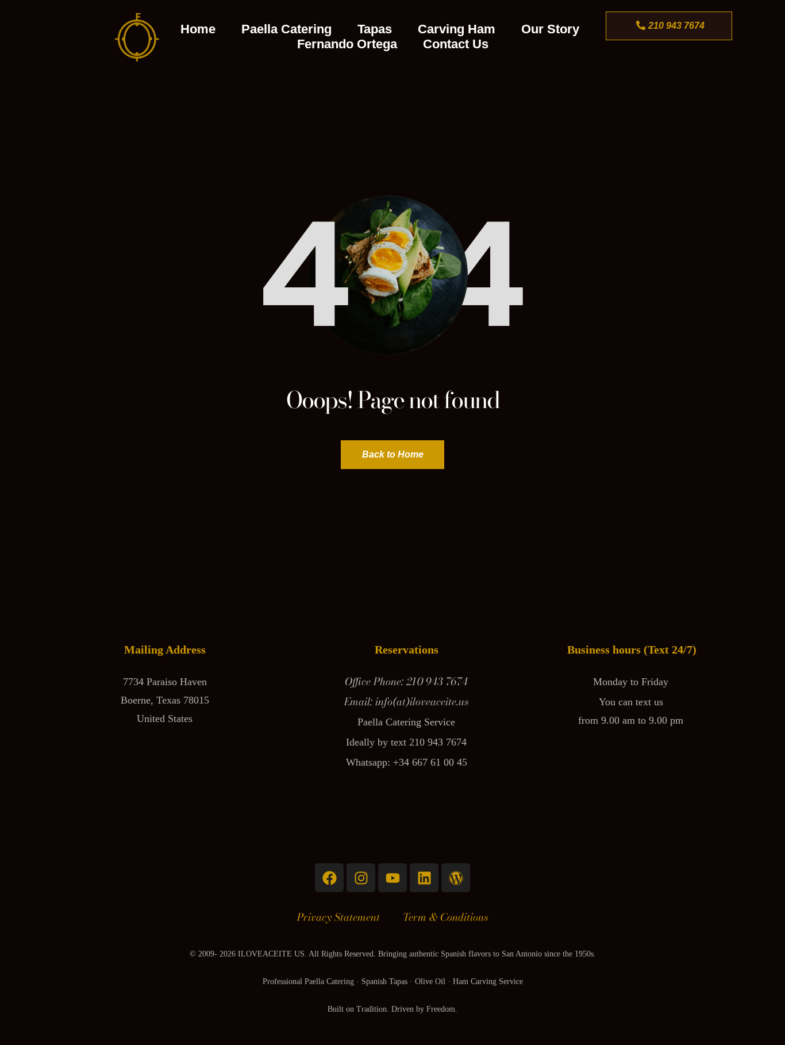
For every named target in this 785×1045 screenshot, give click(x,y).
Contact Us (455, 44)
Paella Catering (286, 29)
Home (198, 29)
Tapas (374, 29)
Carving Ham (456, 29)
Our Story (550, 29)
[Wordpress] (455, 877)
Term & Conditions (445, 917)
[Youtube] (392, 877)
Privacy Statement (338, 917)
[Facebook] (329, 877)
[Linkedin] (424, 877)
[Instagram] (361, 877)
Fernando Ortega (347, 44)
